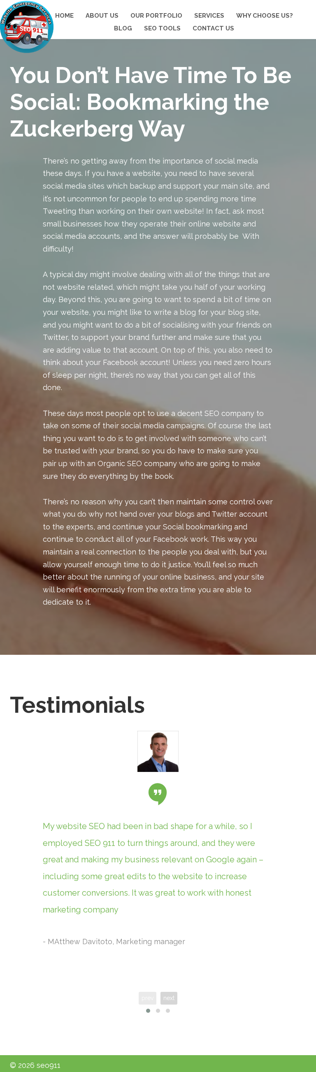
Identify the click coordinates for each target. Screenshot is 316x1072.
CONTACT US (213, 28)
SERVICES (209, 15)
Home (64, 15)
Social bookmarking (197, 526)
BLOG (123, 28)
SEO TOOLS (162, 28)
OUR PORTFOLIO (156, 15)
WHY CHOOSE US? (264, 15)
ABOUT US (102, 15)
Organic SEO (120, 463)
